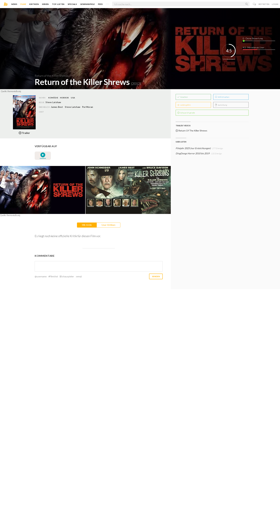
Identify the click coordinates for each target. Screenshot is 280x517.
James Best (57, 107)
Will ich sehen (223, 97)
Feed (100, 4)
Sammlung (222, 105)
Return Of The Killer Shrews (192, 130)
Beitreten (264, 4)
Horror (64, 97)
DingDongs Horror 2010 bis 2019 (193, 153)
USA (73, 97)
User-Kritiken (108, 224)
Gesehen (184, 97)
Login (275, 4)
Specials (72, 4)
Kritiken (34, 4)
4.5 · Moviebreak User (253, 47)
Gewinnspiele (87, 4)
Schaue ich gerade (187, 113)
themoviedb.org (14, 91)
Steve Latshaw (72, 107)
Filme (23, 4)
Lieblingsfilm (185, 105)
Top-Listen (58, 4)
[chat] (254, 4)
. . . (107, 3)
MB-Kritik (87, 224)
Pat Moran (87, 107)
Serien (45, 4)
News (14, 4)
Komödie (53, 97)
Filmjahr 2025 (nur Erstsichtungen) (193, 148)
